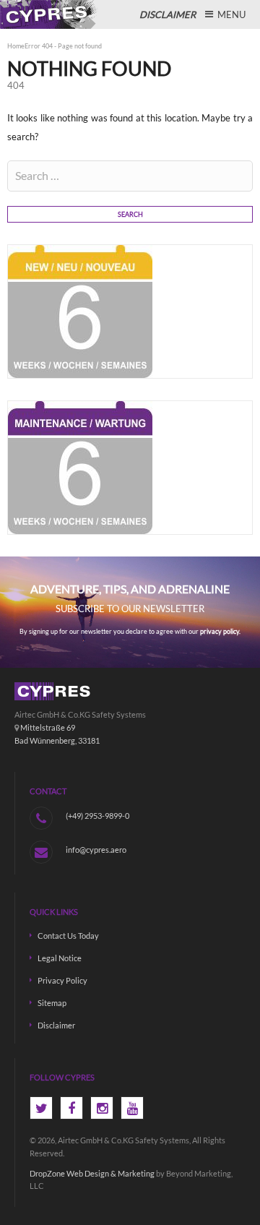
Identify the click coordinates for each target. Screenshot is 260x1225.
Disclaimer (56, 1025)
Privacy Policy (62, 980)
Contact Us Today (68, 935)
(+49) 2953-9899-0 (97, 815)
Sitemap (52, 1002)
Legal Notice (60, 958)
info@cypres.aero (96, 849)
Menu (230, 14)
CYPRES (50, 14)
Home (16, 46)
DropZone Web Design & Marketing (92, 1173)
